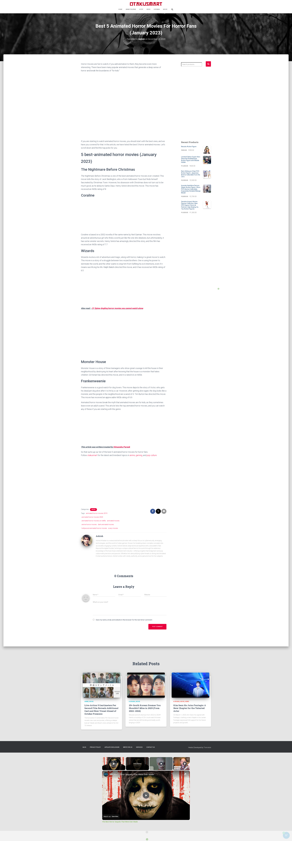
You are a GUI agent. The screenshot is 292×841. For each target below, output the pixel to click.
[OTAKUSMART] (146, 3)
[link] (106, 774)
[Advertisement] (124, 123)
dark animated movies (106, 524)
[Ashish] (86, 540)
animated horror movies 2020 (92, 517)
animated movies (113, 521)
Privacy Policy (95, 747)
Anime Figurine (131, 9)
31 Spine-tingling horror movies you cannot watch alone (117, 308)
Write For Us (127, 747)
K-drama (157, 9)
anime (132, 455)
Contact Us (150, 747)
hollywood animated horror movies (94, 528)
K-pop (141, 9)
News (148, 9)
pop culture (152, 455)
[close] (147, 832)
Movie (165, 9)
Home (120, 9)
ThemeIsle (207, 747)
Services (139, 747)
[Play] (161, 763)
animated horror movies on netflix (94, 521)
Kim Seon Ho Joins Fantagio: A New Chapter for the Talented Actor (189, 708)
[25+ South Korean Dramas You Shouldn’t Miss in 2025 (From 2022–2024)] (146, 685)
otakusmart (92, 455)
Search (208, 64)
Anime (86, 701)
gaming (139, 455)
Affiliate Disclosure (111, 747)
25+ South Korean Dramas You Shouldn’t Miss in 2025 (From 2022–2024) (145, 708)
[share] (185, 774)
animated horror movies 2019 (96, 513)
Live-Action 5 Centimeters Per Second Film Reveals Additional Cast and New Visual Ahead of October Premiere (101, 709)
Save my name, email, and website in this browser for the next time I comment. (124, 620)
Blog (84, 747)
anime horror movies (89, 524)
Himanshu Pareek (121, 447)
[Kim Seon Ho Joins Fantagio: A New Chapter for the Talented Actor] (190, 685)
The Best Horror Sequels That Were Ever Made (131, 774)
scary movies (113, 528)
